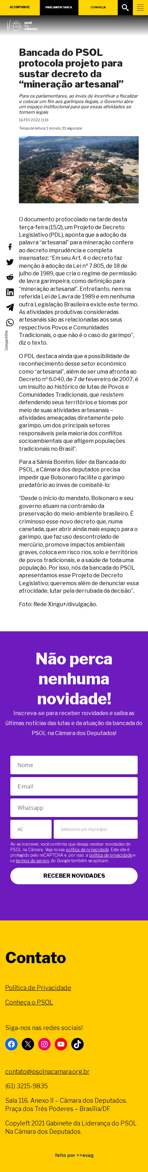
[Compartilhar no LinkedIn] (9, 292)
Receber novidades (74, 876)
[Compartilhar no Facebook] (9, 246)
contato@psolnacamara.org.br (47, 1071)
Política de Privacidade (38, 987)
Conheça (98, 7)
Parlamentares (58, 7)
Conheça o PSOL (29, 1002)
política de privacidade (87, 849)
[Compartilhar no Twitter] (9, 261)
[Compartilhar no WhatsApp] (9, 322)
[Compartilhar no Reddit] (9, 277)
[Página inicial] (22, 23)
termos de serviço (33, 860)
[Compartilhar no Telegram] (9, 307)
